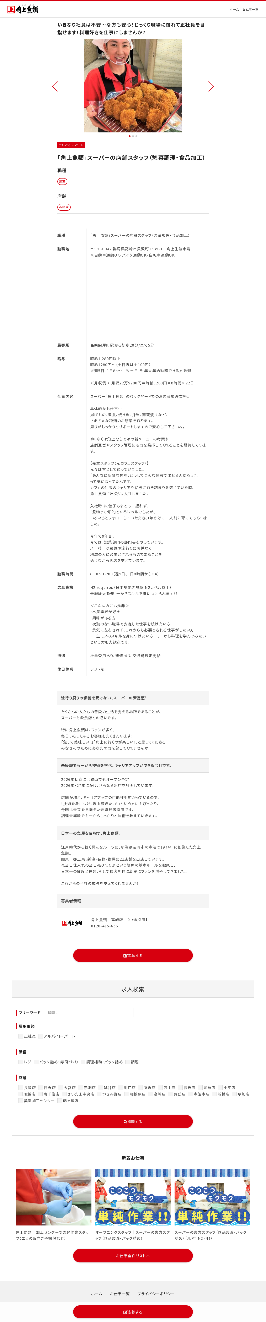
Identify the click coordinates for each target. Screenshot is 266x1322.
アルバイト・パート (59, 1036)
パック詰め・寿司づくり (58, 1061)
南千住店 (51, 1094)
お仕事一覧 (251, 9)
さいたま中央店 (80, 1094)
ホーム (234, 9)
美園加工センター (39, 1100)
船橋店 (224, 1094)
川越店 (29, 1094)
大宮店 (70, 1087)
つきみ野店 (112, 1094)
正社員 (30, 1036)
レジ (28, 1061)
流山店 (170, 1087)
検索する (134, 1121)
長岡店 (30, 1087)
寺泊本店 (202, 1094)
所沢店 (150, 1087)
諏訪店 (180, 1094)
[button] (55, 85)
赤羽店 (90, 1087)
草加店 (244, 1094)
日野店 (50, 1087)
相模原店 (138, 1094)
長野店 (190, 1087)
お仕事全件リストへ (133, 1255)
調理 (135, 1061)
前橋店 (210, 1087)
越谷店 (110, 1087)
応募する (135, 955)
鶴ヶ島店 (70, 1100)
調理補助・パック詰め (104, 1061)
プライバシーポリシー (156, 1293)
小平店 (230, 1087)
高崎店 (160, 1094)
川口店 (130, 1087)
